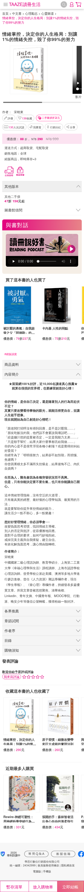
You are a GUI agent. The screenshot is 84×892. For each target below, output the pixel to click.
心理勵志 (31, 13)
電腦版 (37, 871)
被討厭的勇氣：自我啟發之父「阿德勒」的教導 (19, 332)
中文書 (17, 13)
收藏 (27, 118)
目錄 (8, 640)
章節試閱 (11, 620)
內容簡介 (11, 374)
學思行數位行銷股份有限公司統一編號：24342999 (35, 863)
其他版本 (11, 186)
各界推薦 (11, 611)
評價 (10, 118)
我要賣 (37, 127)
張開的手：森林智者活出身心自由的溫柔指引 (57, 818)
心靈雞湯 (47, 13)
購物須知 (11, 650)
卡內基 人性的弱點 (55, 328)
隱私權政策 (68, 865)
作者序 (9, 630)
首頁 (5, 13)
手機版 (47, 871)
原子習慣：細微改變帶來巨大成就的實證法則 (57, 741)
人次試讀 (16, 127)
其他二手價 (14, 198)
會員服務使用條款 (48, 865)
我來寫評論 (11, 676)
